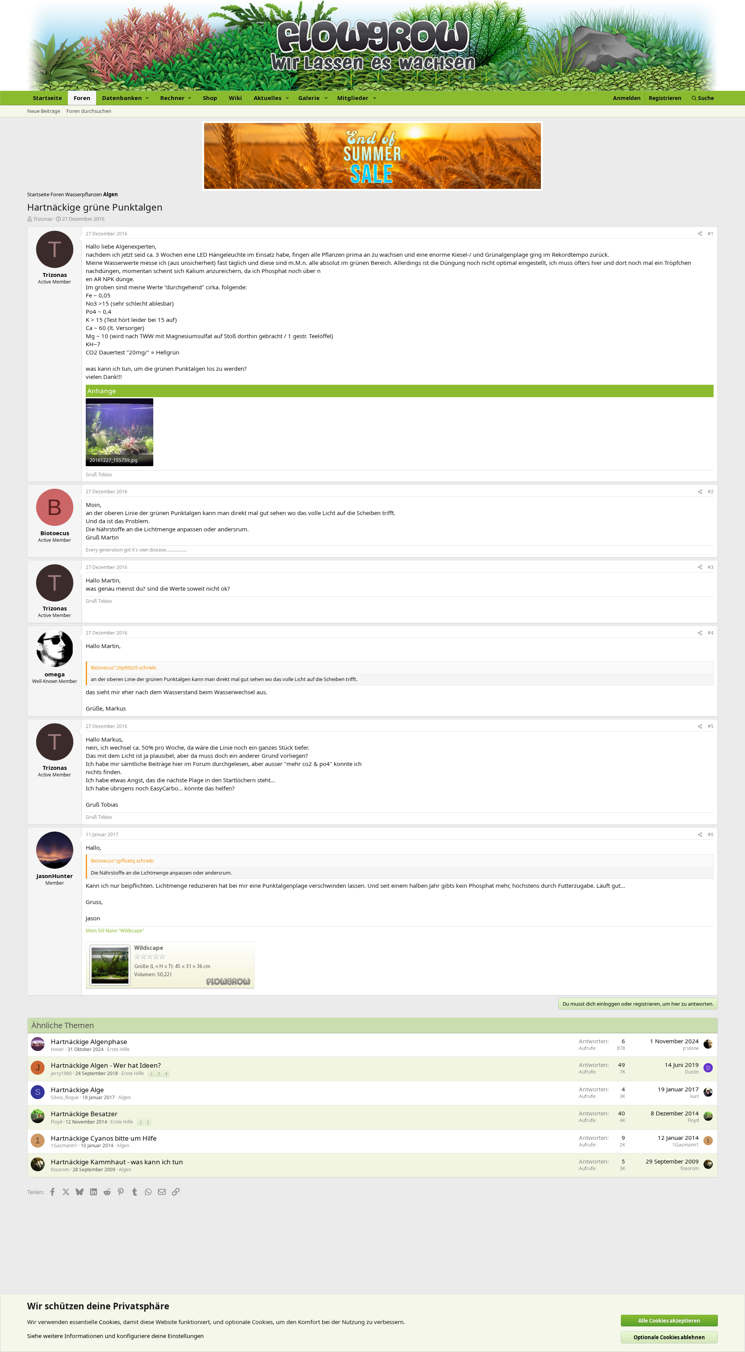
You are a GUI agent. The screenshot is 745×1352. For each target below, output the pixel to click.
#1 (711, 233)
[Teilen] (700, 234)
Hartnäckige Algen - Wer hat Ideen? (106, 1065)
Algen (124, 1097)
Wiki (235, 98)
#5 (711, 726)
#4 (711, 632)
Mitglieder (353, 98)
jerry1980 (61, 1073)
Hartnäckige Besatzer (84, 1113)
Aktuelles (267, 98)
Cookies (109, 1322)
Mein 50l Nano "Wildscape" (115, 930)
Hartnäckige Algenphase (89, 1041)
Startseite (47, 98)
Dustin (692, 1071)
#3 (711, 567)
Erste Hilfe (118, 1049)
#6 (711, 834)
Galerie (309, 98)
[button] (125, 98)
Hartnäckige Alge (77, 1089)
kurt (694, 1096)
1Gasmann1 (64, 1145)
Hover (57, 1049)
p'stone (691, 1048)
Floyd (56, 1122)
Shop (210, 98)
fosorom (60, 1169)
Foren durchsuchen (88, 110)
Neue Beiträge (43, 110)
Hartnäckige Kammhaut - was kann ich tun (117, 1161)
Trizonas (42, 218)
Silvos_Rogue (65, 1097)
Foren (82, 98)
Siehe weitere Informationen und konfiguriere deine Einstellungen (115, 1336)
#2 (711, 491)
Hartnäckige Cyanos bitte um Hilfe (104, 1138)
